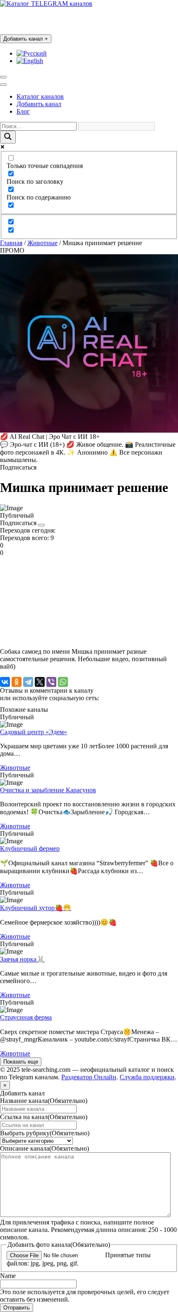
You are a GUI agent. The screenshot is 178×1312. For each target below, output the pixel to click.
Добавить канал (25, 39)
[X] (40, 682)
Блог (23, 111)
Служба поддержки (147, 1077)
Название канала (43, 1100)
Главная (11, 242)
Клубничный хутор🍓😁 (35, 907)
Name (8, 1275)
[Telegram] (28, 682)
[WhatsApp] (63, 682)
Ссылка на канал (43, 1116)
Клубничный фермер (30, 848)
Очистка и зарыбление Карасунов (48, 790)
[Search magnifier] (8, 137)
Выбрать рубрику (44, 1133)
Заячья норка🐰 (22, 959)
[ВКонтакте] (5, 682)
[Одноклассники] (17, 682)
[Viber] (51, 682)
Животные (42, 242)
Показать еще (20, 1062)
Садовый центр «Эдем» (33, 731)
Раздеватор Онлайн (88, 1077)
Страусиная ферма (26, 1017)
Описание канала (44, 1148)
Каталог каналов (40, 96)
